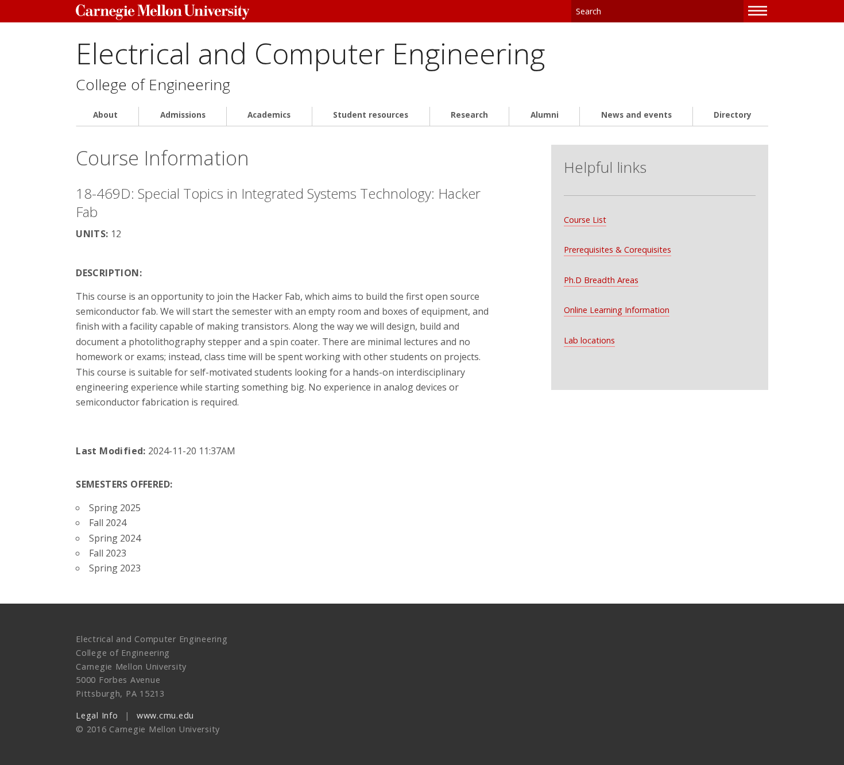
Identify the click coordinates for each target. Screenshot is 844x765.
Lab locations (589, 340)
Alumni (545, 115)
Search (735, 11)
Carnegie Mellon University (162, 12)
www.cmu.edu (165, 715)
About (105, 115)
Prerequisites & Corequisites (617, 249)
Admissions (183, 115)
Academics (269, 115)
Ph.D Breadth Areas (601, 280)
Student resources (370, 115)
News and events (636, 115)
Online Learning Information (616, 309)
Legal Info (97, 715)
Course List (585, 219)
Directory (733, 115)
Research (469, 115)
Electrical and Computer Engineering (310, 53)
